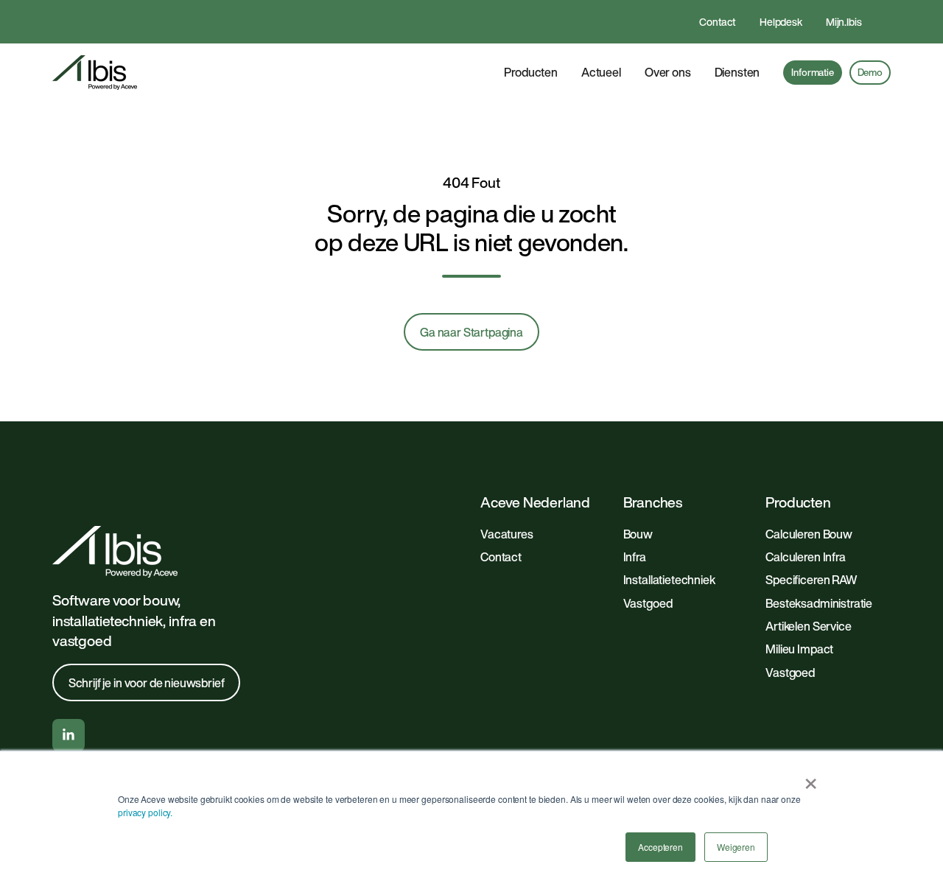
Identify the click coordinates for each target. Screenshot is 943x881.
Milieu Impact (799, 649)
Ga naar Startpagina (471, 332)
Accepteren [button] (660, 846)
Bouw (638, 534)
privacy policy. (145, 812)
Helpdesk (781, 21)
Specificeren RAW (810, 580)
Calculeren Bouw (808, 534)
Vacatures (506, 534)
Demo (870, 72)
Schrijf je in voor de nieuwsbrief (147, 683)
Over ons (668, 72)
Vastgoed (648, 603)
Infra (634, 557)
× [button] (810, 778)
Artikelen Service (808, 626)
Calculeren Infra (805, 557)
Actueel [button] (601, 72)
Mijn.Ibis (844, 21)
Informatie (812, 72)
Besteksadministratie (818, 603)
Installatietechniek (669, 580)
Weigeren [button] (736, 846)
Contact (717, 21)
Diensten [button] (737, 72)
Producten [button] (531, 72)
